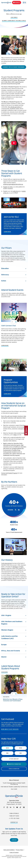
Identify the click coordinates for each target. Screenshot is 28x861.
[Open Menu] (24, 2)
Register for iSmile (8, 186)
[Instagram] (7, 807)
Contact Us (14, 822)
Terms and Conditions (9, 849)
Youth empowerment (6, 563)
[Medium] (24, 807)
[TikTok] (20, 807)
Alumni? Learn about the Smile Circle (14, 20)
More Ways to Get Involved (10, 729)
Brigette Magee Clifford (10, 578)
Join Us (14, 839)
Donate (17, 2)
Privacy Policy (19, 849)
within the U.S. (16, 191)
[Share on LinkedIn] (18, 509)
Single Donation (14, 768)
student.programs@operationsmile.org (13, 184)
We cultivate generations (14, 107)
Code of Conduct (14, 852)
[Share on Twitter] (15, 509)
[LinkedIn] (10, 807)
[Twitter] (14, 807)
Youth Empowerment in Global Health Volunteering (14, 783)
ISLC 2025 (14, 789)
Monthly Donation (15, 764)
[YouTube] (17, 807)
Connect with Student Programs (13, 67)
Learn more (7, 231)
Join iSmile (14, 17)
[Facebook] (4, 807)
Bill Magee (15, 566)
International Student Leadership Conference (14, 786)
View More (4, 672)
